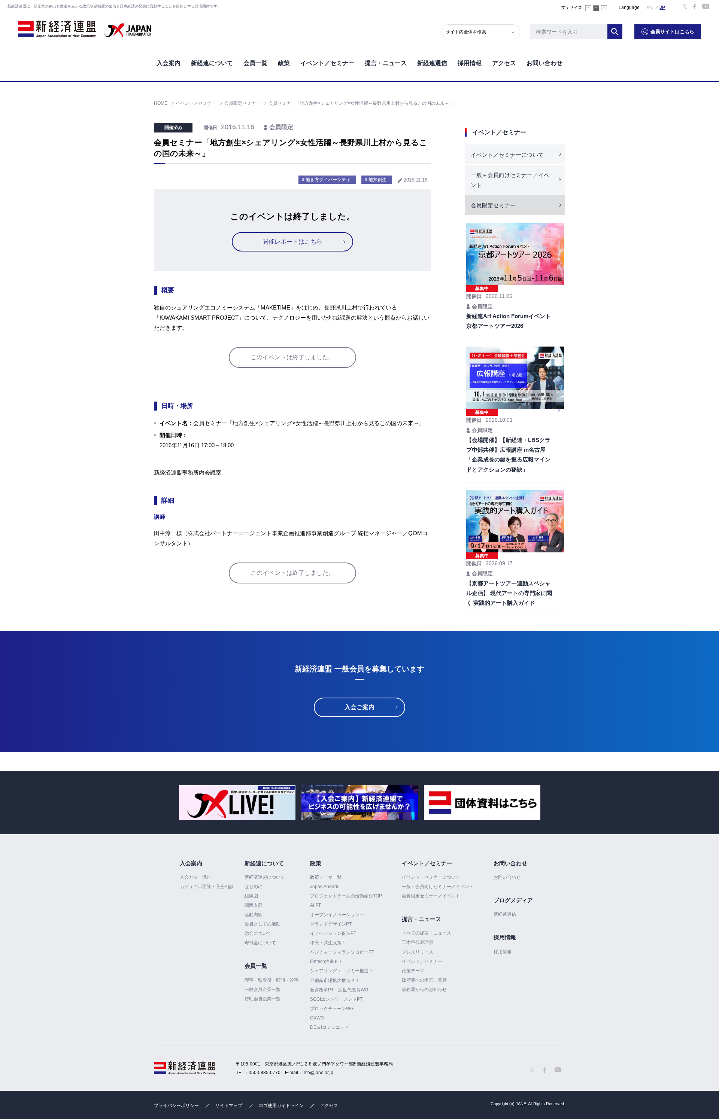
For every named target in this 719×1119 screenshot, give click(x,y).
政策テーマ (413, 970)
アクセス (504, 63)
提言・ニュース (386, 63)
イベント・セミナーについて (431, 877)
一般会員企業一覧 (262, 989)
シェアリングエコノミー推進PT (342, 970)
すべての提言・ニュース (426, 933)
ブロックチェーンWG (332, 1008)
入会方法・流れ (195, 877)
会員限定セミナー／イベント (431, 896)
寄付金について (260, 942)
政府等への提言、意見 (424, 980)
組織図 (251, 896)
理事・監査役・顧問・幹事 (271, 980)
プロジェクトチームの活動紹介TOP (346, 896)
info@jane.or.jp (318, 1072)
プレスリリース (417, 952)
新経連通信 (432, 63)
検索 (614, 31)
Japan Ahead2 (325, 886)
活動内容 (254, 914)
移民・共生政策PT (328, 942)
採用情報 (470, 63)
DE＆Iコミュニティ (329, 1027)
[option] (237, 802)
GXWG (317, 1018)
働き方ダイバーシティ (328, 179)
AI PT (315, 905)
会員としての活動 (262, 924)
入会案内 (168, 63)
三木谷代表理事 (417, 942)
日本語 (662, 7)
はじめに (254, 886)
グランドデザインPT (331, 924)
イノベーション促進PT (333, 933)
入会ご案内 (359, 707)
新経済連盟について (265, 877)
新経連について (212, 63)
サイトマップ (228, 1105)
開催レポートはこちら (292, 241)
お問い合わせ (544, 63)
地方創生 (377, 179)
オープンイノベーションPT (337, 914)
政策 (284, 63)
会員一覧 (255, 63)
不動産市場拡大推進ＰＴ (335, 980)
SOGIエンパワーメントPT (336, 999)
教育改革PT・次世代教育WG (339, 990)
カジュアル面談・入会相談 (207, 886)
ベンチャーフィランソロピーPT (342, 952)
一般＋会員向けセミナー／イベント (510, 180)
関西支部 (254, 905)
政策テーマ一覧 (326, 877)
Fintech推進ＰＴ (326, 961)
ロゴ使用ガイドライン (281, 1105)
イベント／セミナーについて (507, 155)
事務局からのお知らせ (424, 989)
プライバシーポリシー (176, 1105)
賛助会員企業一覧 (262, 998)
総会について (258, 933)
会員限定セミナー (493, 205)
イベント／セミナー (327, 63)
